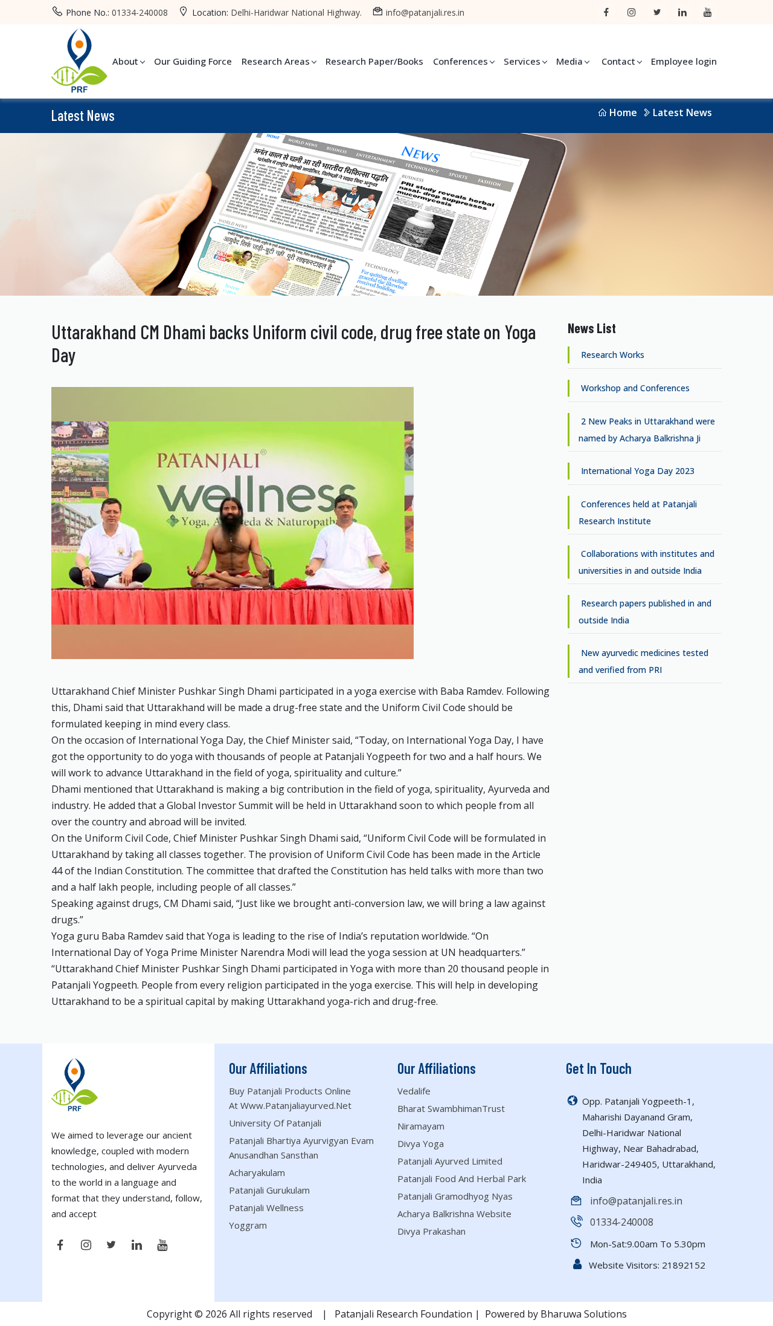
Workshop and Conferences (634, 388)
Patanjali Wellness (266, 1207)
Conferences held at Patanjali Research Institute (638, 512)
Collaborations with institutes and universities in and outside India (646, 562)
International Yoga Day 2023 (636, 470)
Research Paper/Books (374, 61)
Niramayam (420, 1126)
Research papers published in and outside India (645, 611)
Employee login (684, 61)
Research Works (611, 354)
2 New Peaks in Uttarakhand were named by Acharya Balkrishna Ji (647, 429)
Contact (618, 61)
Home (623, 112)
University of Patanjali (275, 1123)
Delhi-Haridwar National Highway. (296, 12)
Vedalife (414, 1091)
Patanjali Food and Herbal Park (461, 1178)
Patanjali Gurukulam (269, 1190)
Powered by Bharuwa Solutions (556, 1314)
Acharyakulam (257, 1172)
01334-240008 (140, 12)
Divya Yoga (420, 1143)
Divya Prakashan (431, 1231)
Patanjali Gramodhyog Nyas (455, 1196)
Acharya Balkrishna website (454, 1213)
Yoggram (248, 1225)
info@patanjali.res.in (425, 12)
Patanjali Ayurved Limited (449, 1161)
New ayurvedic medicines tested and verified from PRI (643, 661)
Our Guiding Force (193, 61)
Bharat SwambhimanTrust (451, 1108)
